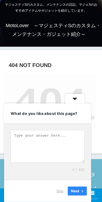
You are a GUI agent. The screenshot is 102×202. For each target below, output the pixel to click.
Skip (59, 191)
